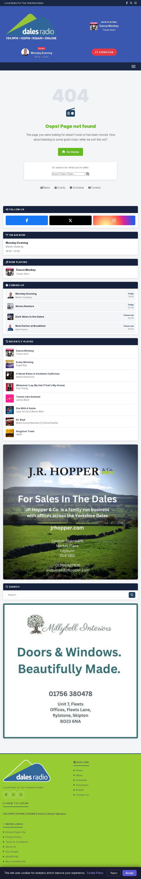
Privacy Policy (13, 836)
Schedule (78, 187)
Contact (96, 187)
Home (79, 770)
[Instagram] (114, 220)
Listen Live (106, 52)
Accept (129, 873)
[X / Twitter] (70, 220)
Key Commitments (16, 861)
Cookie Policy (95, 872)
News (46, 187)
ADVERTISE (12, 856)
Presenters (82, 785)
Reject (114, 873)
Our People (12, 851)
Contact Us (82, 794)
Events (61, 187)
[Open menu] (133, 66)
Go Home (72, 151)
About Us (11, 846)
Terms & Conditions (17, 841)
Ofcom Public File (16, 832)
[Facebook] (27, 220)
